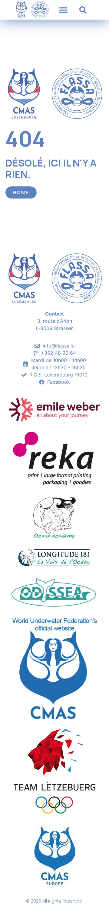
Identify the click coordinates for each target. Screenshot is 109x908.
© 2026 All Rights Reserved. (54, 901)
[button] (63, 10)
